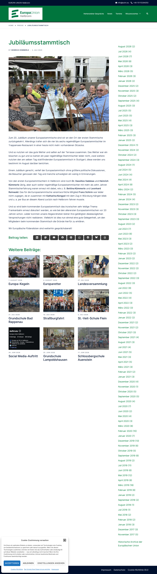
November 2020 (126, 386)
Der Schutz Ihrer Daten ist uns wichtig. (37, 569)
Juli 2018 (122, 509)
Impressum (55, 569)
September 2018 (126, 500)
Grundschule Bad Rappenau (21, 320)
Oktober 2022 (125, 273)
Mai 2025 (123, 120)
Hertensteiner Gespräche (94, 14)
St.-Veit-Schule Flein (92, 318)
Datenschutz (119, 570)
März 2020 (123, 426)
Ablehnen (28, 563)
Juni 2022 (123, 293)
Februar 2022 (125, 312)
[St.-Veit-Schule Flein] (93, 300)
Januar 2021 (124, 376)
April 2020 (123, 421)
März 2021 (123, 367)
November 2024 (126, 150)
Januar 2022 (124, 317)
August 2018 (124, 505)
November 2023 (126, 209)
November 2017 (126, 534)
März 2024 (124, 189)
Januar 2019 (124, 495)
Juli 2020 (123, 406)
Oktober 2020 (125, 391)
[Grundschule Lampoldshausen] (58, 338)
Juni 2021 (123, 352)
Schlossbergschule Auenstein (91, 357)
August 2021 (124, 342)
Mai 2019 (122, 475)
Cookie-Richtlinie (17, 569)
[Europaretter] (58, 266)
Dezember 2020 (126, 381)
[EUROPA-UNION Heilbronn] (25, 13)
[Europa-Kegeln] (24, 266)
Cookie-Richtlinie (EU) (138, 570)
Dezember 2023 (126, 204)
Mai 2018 (122, 514)
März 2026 (123, 71)
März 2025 (123, 130)
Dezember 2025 (126, 86)
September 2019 (126, 455)
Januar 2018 (124, 524)
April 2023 (123, 243)
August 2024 (124, 165)
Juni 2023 (123, 233)
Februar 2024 (125, 194)
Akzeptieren (12, 563)
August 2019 (124, 460)
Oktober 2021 (125, 332)
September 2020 (127, 396)
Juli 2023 (123, 229)
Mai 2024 (123, 179)
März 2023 (123, 248)
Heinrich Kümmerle (20, 50)
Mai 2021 (122, 357)
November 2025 (126, 91)
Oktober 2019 (125, 450)
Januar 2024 (124, 199)
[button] (64, 540)
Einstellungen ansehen (51, 563)
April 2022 (123, 303)
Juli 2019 (122, 465)
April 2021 (123, 362)
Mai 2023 (123, 238)
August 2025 (124, 105)
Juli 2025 (123, 110)
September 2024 (127, 160)
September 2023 (127, 219)
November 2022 (126, 268)
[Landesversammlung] (93, 266)
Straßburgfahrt (53, 318)
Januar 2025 (124, 140)
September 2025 (127, 100)
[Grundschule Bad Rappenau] (24, 300)
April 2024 (123, 184)
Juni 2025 (123, 115)
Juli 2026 (123, 51)
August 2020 (124, 401)
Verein (109, 14)
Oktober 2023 (125, 214)
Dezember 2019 (126, 441)
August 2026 (124, 46)
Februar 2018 (125, 519)
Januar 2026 (124, 81)
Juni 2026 (123, 56)
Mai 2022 (123, 298)
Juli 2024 (123, 169)
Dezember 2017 (126, 529)
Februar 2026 (125, 76)
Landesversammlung (92, 284)
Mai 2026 (123, 61)
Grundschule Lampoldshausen (55, 357)
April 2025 (123, 125)
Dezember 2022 (126, 263)
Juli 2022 (123, 288)
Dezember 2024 (126, 145)
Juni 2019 (123, 470)
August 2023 (124, 224)
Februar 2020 (125, 431)
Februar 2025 (125, 135)
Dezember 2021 (126, 322)
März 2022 (123, 307)
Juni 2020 (123, 411)
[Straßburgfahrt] (58, 300)
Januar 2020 (124, 436)
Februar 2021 (125, 372)
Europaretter (52, 284)
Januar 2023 (124, 258)
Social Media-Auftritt (23, 356)
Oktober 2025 (125, 96)
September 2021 (126, 337)
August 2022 (124, 283)
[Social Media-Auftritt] (24, 338)
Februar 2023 (125, 253)
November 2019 (126, 445)
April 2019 (123, 480)
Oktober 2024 (125, 155)
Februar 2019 (125, 490)
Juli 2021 (122, 347)
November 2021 (126, 327)
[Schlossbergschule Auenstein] (93, 338)
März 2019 (123, 485)
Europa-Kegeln (19, 284)
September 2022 (127, 278)
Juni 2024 (123, 174)
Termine (119, 14)
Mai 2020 (123, 416)
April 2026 (123, 66)
